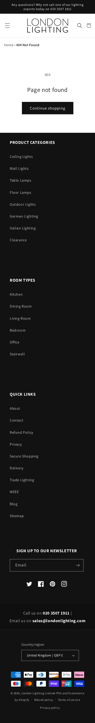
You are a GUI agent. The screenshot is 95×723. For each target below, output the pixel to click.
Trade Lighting (22, 480)
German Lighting (24, 216)
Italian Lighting (23, 228)
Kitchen (16, 294)
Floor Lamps (20, 192)
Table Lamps (20, 180)
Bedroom (18, 330)
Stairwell (17, 354)
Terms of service (69, 700)
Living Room (20, 318)
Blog (13, 504)
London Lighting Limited (38, 693)
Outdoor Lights (23, 204)
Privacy (16, 444)
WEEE (14, 491)
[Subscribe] (77, 565)
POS (59, 693)
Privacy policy (50, 708)
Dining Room (21, 306)
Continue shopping (47, 108)
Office (15, 342)
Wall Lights (19, 168)
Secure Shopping (24, 456)
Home (8, 44)
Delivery (16, 468)
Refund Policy (21, 432)
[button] (7, 25)
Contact (16, 420)
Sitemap (17, 515)
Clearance (18, 240)
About (15, 408)
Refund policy (43, 700)
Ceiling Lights (21, 156)
